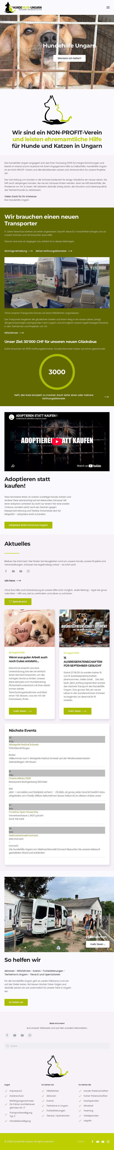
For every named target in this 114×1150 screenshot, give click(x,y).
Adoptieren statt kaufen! (27, 482)
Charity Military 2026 (20, 778)
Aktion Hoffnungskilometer (51, 251)
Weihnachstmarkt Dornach (23, 835)
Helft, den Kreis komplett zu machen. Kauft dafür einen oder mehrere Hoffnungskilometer (53, 397)
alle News (9, 580)
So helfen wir (22, 959)
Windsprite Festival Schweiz (24, 744)
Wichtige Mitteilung (15, 251)
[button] (108, 7)
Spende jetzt (20, 601)
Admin (80, 1141)
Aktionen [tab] (108, 949)
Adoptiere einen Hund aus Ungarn (28, 525)
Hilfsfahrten (11, 332)
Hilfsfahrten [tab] (111, 949)
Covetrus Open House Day (23, 812)
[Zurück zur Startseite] (23, 7)
